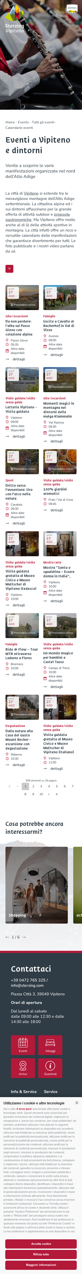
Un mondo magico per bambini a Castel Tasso (58, 657)
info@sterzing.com (27, 985)
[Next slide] (24, 937)
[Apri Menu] (9, 269)
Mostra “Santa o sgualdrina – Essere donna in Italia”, (59, 571)
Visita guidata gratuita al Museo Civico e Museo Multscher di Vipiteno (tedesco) (20, 580)
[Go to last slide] (7, 937)
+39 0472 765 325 (28, 980)
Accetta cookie (41, 1243)
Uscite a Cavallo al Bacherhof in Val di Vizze (58, 325)
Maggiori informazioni (41, 1265)
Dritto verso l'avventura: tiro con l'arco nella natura (19, 492)
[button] (77, 1103)
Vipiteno (31, 193)
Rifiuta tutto (41, 1254)
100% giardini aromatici (55, 491)
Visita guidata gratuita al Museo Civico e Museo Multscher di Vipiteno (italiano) (58, 743)
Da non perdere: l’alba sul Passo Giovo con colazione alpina (18, 328)
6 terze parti (24, 1109)
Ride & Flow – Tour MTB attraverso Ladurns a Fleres (21, 653)
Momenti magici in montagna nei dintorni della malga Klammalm (58, 410)
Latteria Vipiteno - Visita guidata (21, 409)
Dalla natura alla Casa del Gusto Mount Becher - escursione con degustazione (19, 740)
